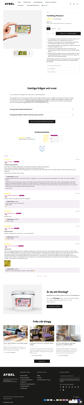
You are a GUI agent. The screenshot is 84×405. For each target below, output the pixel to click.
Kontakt (39, 377)
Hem (47, 12)
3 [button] (42, 276)
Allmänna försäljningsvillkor (27, 384)
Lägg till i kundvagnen (68, 33)
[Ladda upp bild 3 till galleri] (25, 53)
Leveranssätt (23, 375)
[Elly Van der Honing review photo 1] (7, 263)
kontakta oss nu (54, 306)
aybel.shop (9, 396)
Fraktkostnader (56, 23)
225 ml (53, 28)
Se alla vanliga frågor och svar (42, 121)
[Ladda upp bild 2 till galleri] (20, 53)
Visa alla (42, 361)
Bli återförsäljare (24, 377)
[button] (45, 5)
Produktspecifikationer (26, 380)
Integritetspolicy (24, 386)
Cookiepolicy (23, 388)
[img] (7, 159)
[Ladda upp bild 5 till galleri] (29, 53)
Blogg (38, 375)
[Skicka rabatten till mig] (80, 375)
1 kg (59, 28)
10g (48, 28)
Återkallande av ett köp (43, 380)
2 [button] (40, 276)
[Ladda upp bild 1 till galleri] (16, 53)
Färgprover (23, 382)
